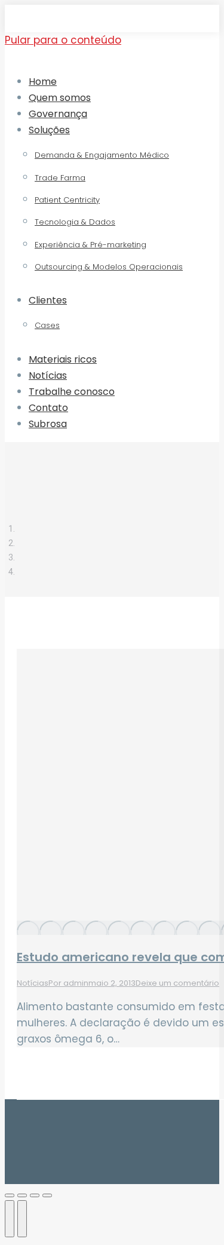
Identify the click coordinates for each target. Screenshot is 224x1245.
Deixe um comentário (177, 983)
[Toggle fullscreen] (34, 1195)
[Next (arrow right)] (22, 1218)
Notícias (32, 983)
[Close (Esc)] (9, 1195)
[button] (103, 60)
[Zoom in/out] (47, 1195)
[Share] (22, 1195)
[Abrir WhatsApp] (194, 1215)
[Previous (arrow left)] (9, 1218)
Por (68, 983)
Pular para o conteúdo (63, 40)
